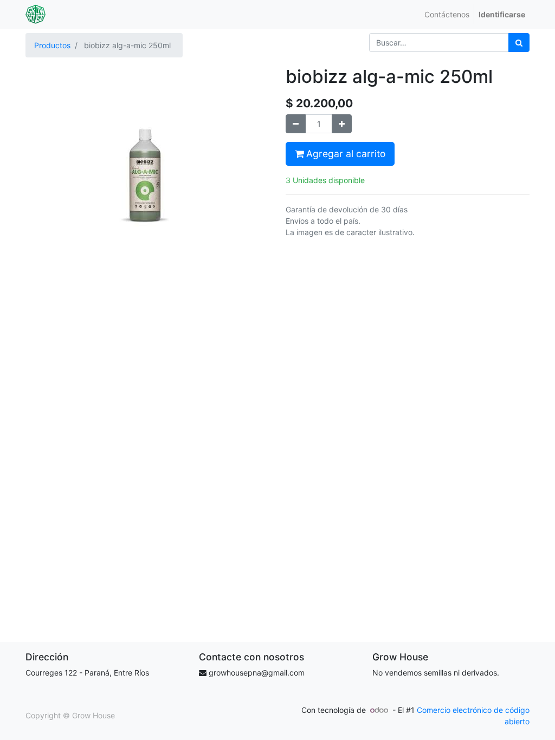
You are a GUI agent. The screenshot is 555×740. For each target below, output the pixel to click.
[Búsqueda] (519, 42)
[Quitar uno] (296, 123)
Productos (52, 45)
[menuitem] (447, 14)
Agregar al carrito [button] (344, 153)
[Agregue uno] (342, 123)
